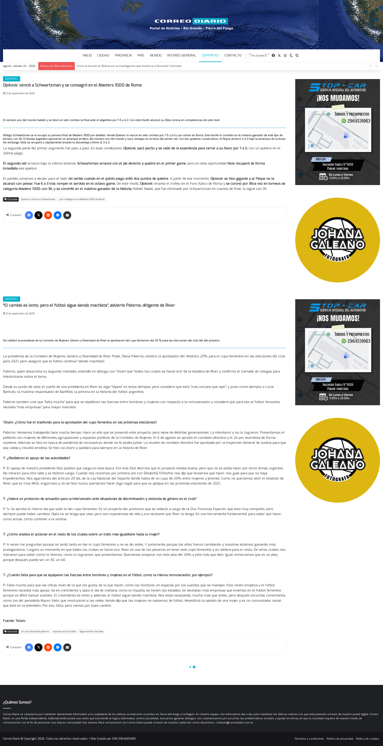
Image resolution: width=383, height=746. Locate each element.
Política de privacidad (340, 738)
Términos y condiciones (309, 738)
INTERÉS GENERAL (181, 55)
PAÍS (140, 55)
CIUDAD (103, 55)
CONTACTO (233, 55)
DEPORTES (210, 55)
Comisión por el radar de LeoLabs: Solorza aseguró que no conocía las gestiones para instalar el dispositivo (145, 66)
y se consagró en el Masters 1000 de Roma (82, 199)
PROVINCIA (123, 55)
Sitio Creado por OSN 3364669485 (113, 739)
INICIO (87, 55)
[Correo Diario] (191, 24)
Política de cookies (367, 738)
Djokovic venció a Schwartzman (38, 199)
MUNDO (156, 55)
